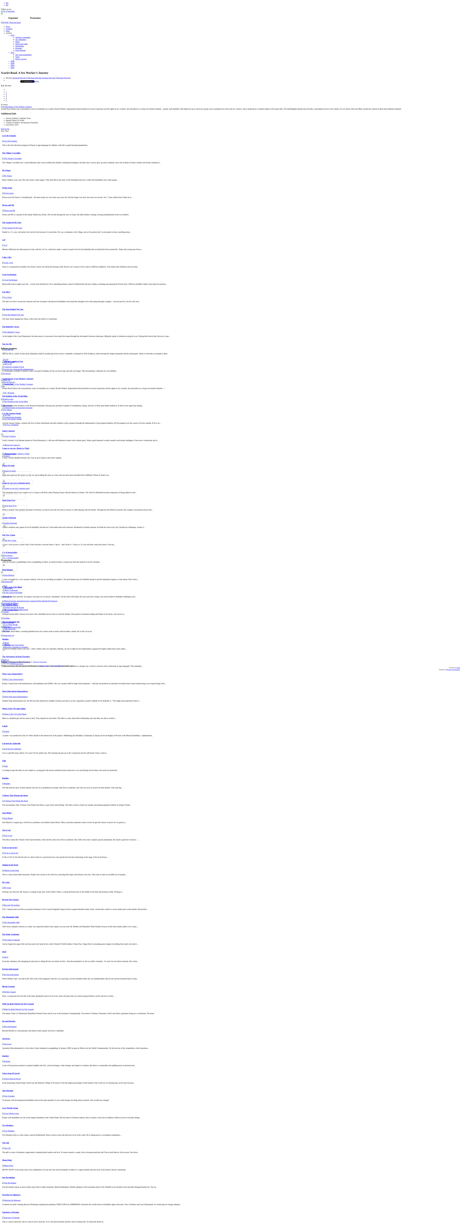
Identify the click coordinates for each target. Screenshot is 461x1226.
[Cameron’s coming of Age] (14, 367)
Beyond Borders (8, 1021)
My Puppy (6, 170)
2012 (12, 53)
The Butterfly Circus (10, 327)
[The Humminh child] (11, 922)
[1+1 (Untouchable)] (11, 558)
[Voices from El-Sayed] (12, 1079)
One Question (7, 1091)
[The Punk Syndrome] (11, 940)
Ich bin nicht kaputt (10, 969)
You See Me (7, 344)
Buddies (5, 778)
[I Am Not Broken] (10, 280)
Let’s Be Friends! (9, 136)
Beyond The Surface (10, 900)
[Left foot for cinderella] (12, 749)
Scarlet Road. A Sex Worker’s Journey (17, 379)
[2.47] (5, 245)
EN (7, 5)
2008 (12, 61)
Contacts (9, 29)
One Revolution (8, 1178)
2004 (12, 66)
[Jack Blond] (8, 818)
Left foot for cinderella (11, 743)
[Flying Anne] (8, 193)
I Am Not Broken (9, 275)
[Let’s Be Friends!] (10, 141)
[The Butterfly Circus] (11, 332)
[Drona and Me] (9, 211)
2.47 (4, 240)
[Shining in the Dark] (11, 870)
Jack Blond (6, 813)
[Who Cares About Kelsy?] (13, 679)
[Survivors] (7, 1044)
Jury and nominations (23, 55)
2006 (12, 63)
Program (18, 48)
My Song (5, 882)
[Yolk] (5, 766)
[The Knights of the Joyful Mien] (16, 402)
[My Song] (7, 888)
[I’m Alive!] (8, 297)
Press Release (20, 50)
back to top (5, 129)
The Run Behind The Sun (12, 309)
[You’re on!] (8, 836)
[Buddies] (7, 784)
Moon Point (7, 1160)
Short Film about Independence (15, 691)
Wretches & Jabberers (11, 1195)
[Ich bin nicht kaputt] (11, 975)
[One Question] (9, 1096)
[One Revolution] (10, 1183)
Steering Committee (22, 37)
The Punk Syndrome (10, 934)
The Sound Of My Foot (11, 223)
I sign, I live (7, 257)
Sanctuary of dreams (10, 1212)
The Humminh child (10, 917)
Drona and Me (8, 205)
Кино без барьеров (39, 662)
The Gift (5, 1143)
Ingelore (5, 1056)
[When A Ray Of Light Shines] (15, 714)
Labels (5, 726)
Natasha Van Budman (453, 669)
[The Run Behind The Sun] (13, 315)
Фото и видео (21, 59)
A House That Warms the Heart (15, 795)
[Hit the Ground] (9, 992)
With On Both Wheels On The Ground (18, 1004)
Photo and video (21, 44)
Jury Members (20, 40)
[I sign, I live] (8, 263)
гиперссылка (44, 666)
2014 (12, 35)
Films (17, 42)
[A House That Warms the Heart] (16, 801)
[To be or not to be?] (11, 853)
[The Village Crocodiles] (12, 158)
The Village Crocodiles (11, 153)
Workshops (19, 46)
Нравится (35, 81)
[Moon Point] (8, 1166)
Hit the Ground (8, 986)
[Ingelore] (7, 1061)
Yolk (4, 761)
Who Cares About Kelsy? (12, 674)
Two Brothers (7, 1125)
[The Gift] (7, 1148)
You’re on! (6, 830)
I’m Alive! (6, 292)
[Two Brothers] (9, 1131)
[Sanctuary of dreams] (11, 1218)
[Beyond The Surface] (11, 905)
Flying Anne (7, 188)
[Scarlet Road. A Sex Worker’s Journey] (18, 384)
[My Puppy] (8, 176)
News (8, 27)
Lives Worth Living (10, 1108)
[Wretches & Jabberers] (12, 1200)
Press (8, 31)
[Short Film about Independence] (16, 697)
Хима (458, 668)
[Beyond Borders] (10, 1027)
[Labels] (6, 731)
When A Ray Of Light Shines (14, 709)
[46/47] (6, 957)
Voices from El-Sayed (11, 1073)
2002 (12, 68)
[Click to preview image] (16, 107)
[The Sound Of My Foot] (13, 228)
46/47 (4, 952)
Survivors (6, 1039)
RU (7, 3)
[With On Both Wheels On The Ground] (18, 1009)
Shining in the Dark (10, 865)
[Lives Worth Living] (11, 1113)
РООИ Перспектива (16, 664)
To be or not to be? (10, 848)
